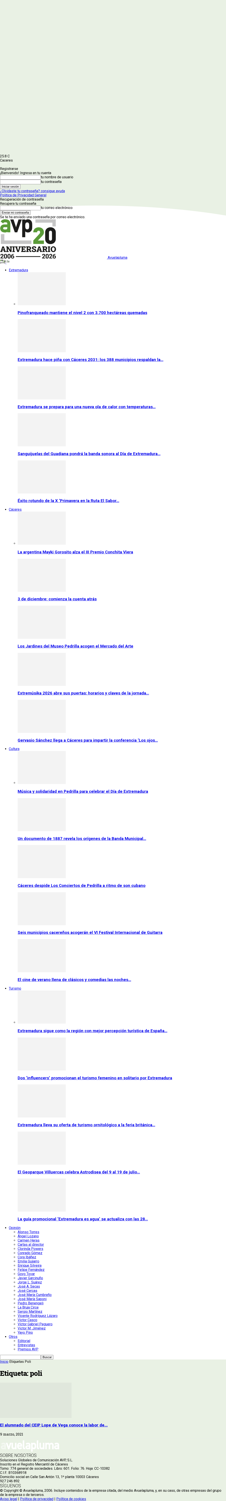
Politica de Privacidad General (23, 195)
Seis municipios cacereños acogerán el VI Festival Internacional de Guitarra (90, 932)
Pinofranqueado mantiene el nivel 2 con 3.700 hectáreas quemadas (82, 312)
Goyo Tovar (26, 1274)
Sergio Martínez (30, 1311)
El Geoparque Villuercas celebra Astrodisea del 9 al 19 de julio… (79, 1172)
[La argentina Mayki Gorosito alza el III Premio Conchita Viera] (42, 543)
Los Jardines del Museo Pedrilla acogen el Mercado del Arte (75, 646)
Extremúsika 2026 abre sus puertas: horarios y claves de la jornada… (83, 693)
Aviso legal (8, 1499)
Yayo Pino (25, 1332)
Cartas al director (31, 1244)
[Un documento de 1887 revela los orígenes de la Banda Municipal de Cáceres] (42, 830)
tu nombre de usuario (57, 177)
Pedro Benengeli (30, 1303)
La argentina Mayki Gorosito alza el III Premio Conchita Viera (75, 552)
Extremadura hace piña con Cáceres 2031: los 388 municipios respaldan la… (90, 359)
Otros (13, 1337)
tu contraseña (51, 182)
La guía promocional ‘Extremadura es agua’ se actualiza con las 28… (83, 1219)
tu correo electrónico (57, 208)
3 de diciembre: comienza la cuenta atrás (57, 599)
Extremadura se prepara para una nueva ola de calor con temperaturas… (87, 406)
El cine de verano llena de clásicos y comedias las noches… (74, 979)
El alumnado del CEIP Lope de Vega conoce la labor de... (54, 1425)
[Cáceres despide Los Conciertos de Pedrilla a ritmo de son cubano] (42, 877)
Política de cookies (71, 1499)
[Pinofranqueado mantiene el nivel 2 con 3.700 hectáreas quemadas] (42, 304)
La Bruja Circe (28, 1307)
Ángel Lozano (28, 1236)
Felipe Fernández (31, 1270)
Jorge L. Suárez (30, 1282)
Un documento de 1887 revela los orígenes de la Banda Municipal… (82, 838)
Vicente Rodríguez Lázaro (38, 1316)
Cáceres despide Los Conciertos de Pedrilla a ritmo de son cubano (81, 885)
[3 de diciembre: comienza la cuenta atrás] (42, 590)
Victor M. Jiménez (32, 1328)
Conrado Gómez (30, 1253)
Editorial (24, 1341)
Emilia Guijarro (28, 1261)
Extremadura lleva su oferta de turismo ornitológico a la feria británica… (86, 1125)
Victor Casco (27, 1320)
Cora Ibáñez (27, 1257)
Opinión (15, 1228)
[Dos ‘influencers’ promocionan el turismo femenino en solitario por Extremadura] (42, 1069)
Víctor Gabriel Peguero (35, 1324)
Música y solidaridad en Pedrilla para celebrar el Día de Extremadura (83, 791)
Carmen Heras (29, 1240)
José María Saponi (32, 1299)
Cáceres (15, 509)
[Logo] (3, 262)
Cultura (14, 749)
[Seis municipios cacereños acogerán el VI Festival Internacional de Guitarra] (42, 924)
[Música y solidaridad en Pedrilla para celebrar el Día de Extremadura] (42, 783)
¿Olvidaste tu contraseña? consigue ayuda (32, 191)
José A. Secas (29, 1286)
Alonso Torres (28, 1232)
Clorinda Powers (30, 1249)
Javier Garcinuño (30, 1278)
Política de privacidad (36, 1499)
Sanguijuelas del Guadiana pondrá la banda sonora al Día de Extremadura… (89, 453)
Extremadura (18, 270)
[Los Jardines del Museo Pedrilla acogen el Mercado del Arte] (42, 637)
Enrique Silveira (29, 1265)
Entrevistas (26, 1345)
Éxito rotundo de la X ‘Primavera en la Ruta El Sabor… (68, 500)
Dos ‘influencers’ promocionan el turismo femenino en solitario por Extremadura (95, 1078)
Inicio (4, 1361)
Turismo (15, 988)
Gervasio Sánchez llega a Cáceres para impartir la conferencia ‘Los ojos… (88, 740)
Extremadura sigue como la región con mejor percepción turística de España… (92, 1030)
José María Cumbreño (35, 1295)
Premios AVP (28, 1349)
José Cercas (27, 1291)
